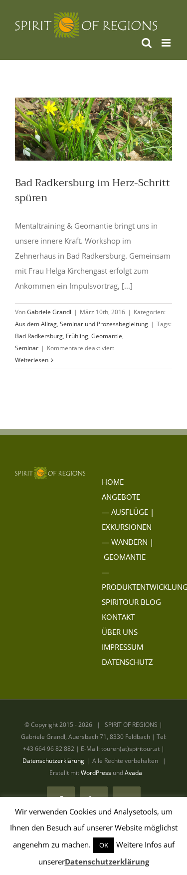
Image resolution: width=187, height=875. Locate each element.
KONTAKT (118, 617)
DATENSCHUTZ (127, 662)
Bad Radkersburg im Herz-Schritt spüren (92, 190)
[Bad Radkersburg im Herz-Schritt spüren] (93, 129)
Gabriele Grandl (49, 312)
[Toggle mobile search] (147, 43)
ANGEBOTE (121, 497)
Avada (133, 772)
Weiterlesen (31, 360)
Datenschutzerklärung (53, 760)
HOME (113, 482)
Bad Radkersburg (39, 336)
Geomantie (106, 336)
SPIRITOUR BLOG (131, 602)
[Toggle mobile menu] (167, 43)
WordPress (96, 772)
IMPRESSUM (122, 647)
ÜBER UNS (120, 632)
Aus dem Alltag (36, 324)
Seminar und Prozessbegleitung (104, 324)
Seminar (26, 348)
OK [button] (103, 844)
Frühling (77, 336)
